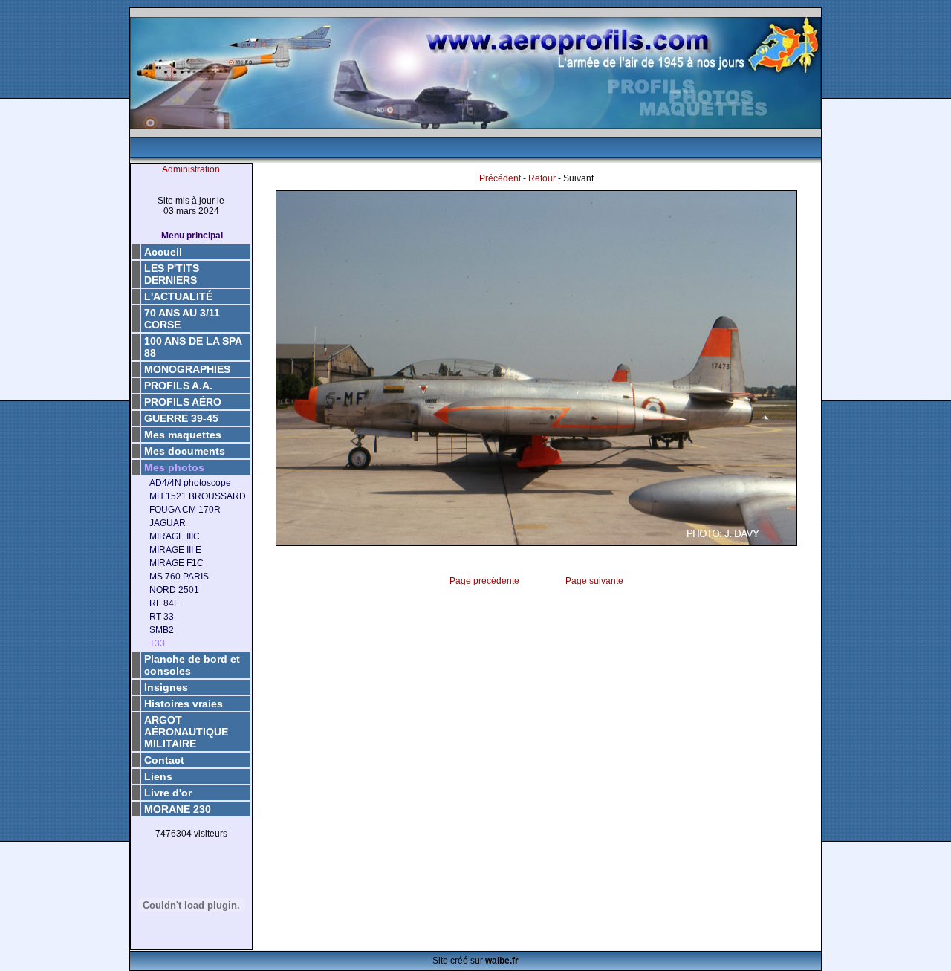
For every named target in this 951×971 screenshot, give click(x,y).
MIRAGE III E (175, 550)
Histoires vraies (183, 703)
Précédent (500, 178)
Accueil (163, 252)
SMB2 (161, 630)
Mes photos (174, 467)
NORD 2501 (174, 590)
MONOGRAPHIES (187, 369)
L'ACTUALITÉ (178, 296)
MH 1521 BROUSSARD (197, 496)
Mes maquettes (182, 435)
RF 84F (164, 603)
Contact (164, 760)
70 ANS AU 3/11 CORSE (182, 319)
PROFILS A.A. (178, 386)
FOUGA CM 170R (185, 509)
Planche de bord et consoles (192, 665)
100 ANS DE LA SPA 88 (193, 347)
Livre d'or (168, 793)
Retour (542, 178)
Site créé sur (475, 960)
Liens (158, 776)
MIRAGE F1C (176, 563)
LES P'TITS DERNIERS (171, 274)
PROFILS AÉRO (182, 402)
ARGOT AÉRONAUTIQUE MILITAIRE (186, 732)
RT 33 (161, 616)
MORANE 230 (177, 809)
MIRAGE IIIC (174, 536)
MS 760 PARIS (179, 576)
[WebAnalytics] (191, 857)
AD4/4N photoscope (190, 483)
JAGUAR (167, 523)
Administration (191, 169)
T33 (157, 643)
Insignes (166, 687)
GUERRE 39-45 (181, 418)
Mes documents (184, 451)
